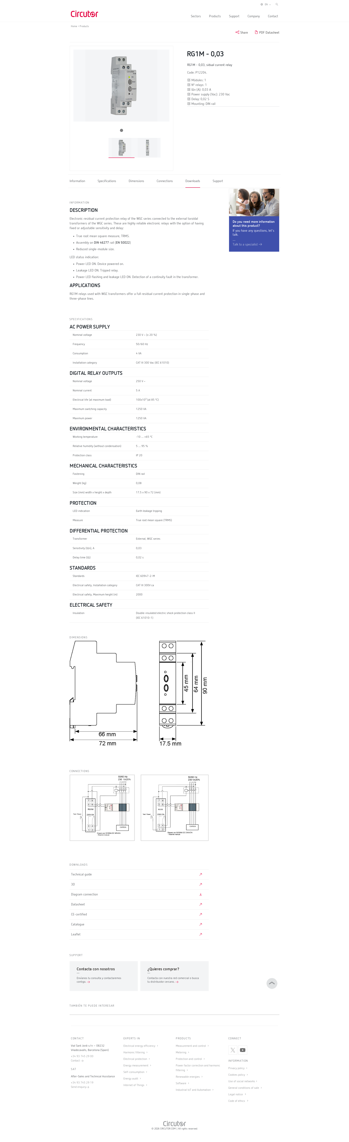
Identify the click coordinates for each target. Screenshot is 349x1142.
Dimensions (136, 181)
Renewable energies (188, 1076)
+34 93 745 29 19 (82, 1082)
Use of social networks (241, 1081)
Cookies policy (237, 1074)
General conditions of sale (244, 1088)
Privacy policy (236, 1068)
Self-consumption (134, 1072)
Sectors (196, 16)
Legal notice (235, 1094)
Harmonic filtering (134, 1052)
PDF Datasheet (268, 32)
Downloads (192, 181)
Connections (165, 181)
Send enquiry (78, 1087)
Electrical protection (135, 1059)
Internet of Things (134, 1085)
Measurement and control (191, 1046)
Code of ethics (236, 1101)
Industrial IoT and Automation (193, 1090)
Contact (273, 16)
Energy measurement (136, 1065)
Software (181, 1083)
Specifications (107, 181)
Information (77, 181)
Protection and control (189, 1059)
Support (234, 16)
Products (215, 16)
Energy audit (131, 1078)
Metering (181, 1052)
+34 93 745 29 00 (82, 1056)
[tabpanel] (122, 148)
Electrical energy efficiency (139, 1046)
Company (254, 16)
